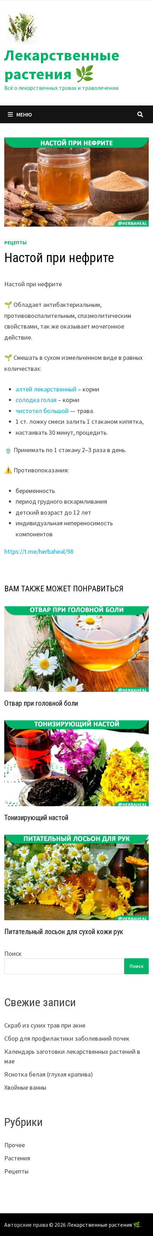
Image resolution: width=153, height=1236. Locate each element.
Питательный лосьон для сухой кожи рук (63, 931)
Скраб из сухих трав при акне (44, 1025)
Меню (24, 114)
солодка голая (36, 400)
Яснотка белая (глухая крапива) (48, 1074)
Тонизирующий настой (36, 817)
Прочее (14, 1145)
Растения (17, 1158)
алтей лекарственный (46, 389)
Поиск (13, 953)
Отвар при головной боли (41, 703)
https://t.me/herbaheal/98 (38, 551)
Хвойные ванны (25, 1087)
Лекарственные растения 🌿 (62, 64)
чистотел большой (42, 411)
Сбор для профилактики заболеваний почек (67, 1038)
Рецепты (15, 242)
